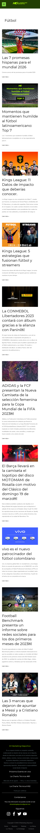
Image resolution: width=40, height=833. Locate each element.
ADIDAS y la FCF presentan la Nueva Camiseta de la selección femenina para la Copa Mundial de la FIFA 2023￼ (19, 399)
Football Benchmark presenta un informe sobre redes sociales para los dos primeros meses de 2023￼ (19, 630)
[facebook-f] (14, 814)
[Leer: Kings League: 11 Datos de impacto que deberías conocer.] (20, 163)
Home (6, 826)
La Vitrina (33, 826)
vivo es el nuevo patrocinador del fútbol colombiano (18, 554)
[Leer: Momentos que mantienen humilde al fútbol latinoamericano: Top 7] (20, 95)
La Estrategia (21, 829)
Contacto (31, 829)
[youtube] (25, 814)
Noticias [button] (23, 826)
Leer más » (5, 77)
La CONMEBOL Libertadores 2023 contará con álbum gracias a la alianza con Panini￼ (19, 320)
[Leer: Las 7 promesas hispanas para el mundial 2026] (20, 41)
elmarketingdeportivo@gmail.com (20, 804)
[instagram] (9, 814)
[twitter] (20, 814)
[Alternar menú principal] (4, 4)
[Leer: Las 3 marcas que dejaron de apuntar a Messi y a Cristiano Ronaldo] (20, 684)
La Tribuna (9, 829)
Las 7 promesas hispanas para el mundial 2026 (16, 62)
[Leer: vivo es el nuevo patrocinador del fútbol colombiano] (20, 536)
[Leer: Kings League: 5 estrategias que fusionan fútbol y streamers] (20, 234)
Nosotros (14, 826)
